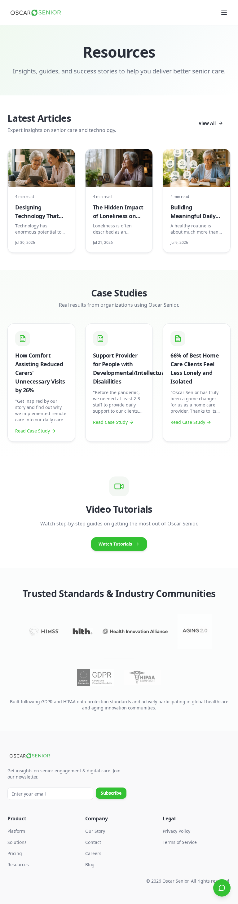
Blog (90, 864)
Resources (18, 864)
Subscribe (111, 793)
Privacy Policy (176, 831)
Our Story (95, 831)
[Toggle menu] (224, 13)
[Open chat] (222, 888)
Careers (93, 853)
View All (207, 123)
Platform (16, 831)
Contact (93, 842)
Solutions (17, 842)
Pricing (14, 853)
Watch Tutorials (115, 544)
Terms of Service (180, 842)
